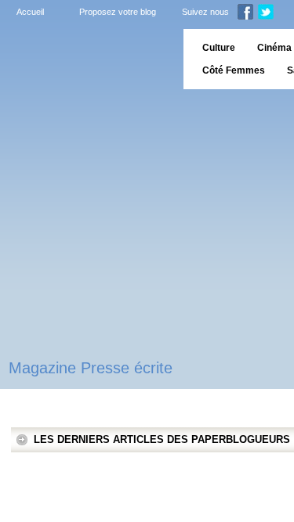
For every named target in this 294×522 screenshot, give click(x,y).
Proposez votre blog (117, 11)
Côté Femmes (233, 70)
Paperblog (86, 59)
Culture (218, 47)
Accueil (30, 11)
